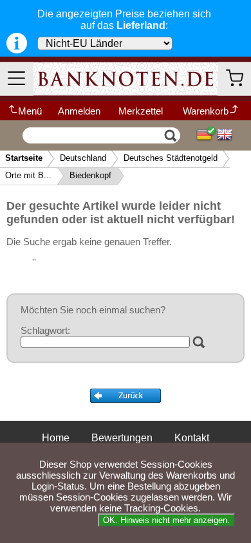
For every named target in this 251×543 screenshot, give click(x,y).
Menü (30, 111)
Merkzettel (140, 111)
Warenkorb (205, 111)
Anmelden (79, 111)
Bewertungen (122, 437)
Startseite (23, 158)
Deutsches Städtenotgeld (171, 158)
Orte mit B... (28, 175)
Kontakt (191, 437)
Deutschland (83, 158)
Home (56, 437)
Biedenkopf (90, 175)
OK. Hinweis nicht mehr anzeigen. (166, 520)
